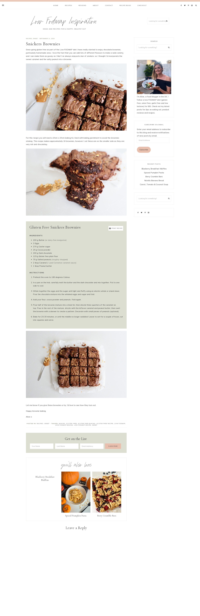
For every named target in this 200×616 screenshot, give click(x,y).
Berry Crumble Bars (106, 515)
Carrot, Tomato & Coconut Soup (154, 184)
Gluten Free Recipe (105, 423)
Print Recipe (117, 228)
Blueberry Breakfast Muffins (44, 478)
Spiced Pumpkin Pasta (75, 515)
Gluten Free (71, 423)
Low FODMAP (119, 423)
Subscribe (143, 150)
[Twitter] (185, 2)
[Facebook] (181, 2)
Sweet (35, 38)
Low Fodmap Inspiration (64, 22)
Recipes (29, 38)
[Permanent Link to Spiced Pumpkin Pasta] (75, 512)
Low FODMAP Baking (64, 425)
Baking (62, 423)
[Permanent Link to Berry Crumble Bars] (106, 512)
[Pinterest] (189, 2)
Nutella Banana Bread (154, 180)
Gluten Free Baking (86, 423)
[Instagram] (192, 2)
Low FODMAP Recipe (82, 425)
